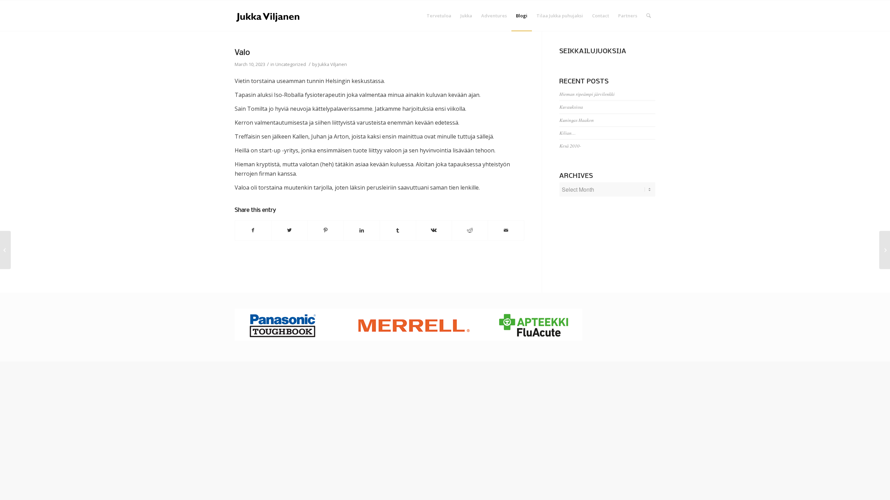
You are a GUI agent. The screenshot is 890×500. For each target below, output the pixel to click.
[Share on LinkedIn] (362, 230)
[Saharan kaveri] (5, 250)
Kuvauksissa (571, 106)
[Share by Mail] (506, 230)
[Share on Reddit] (470, 230)
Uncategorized (290, 64)
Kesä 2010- (570, 145)
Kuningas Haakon (576, 120)
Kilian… (567, 133)
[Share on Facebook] (253, 230)
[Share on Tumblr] (398, 230)
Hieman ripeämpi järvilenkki (587, 94)
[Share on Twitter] (289, 230)
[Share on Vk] (434, 230)
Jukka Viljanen (332, 64)
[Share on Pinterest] (325, 230)
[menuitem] (439, 15)
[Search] (648, 15)
